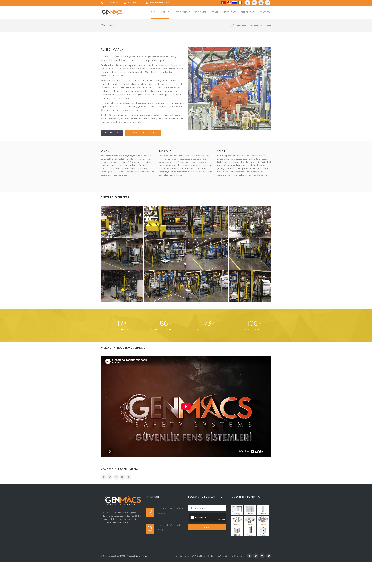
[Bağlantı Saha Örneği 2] (250, 521)
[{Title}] (267, 2)
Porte (210, 556)
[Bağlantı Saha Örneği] (237, 521)
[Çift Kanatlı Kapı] (237, 531)
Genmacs (222, 556)
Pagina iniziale (241, 26)
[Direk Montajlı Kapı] (250, 531)
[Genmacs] (112, 12)
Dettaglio (161, 512)
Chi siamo (181, 556)
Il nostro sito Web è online (169, 525)
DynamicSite (141, 556)
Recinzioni (196, 556)
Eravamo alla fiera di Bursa (170, 508)
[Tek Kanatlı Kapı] (263, 531)
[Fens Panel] (263, 510)
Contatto (237, 556)
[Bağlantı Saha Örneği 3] (263, 521)
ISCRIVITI (207, 527)
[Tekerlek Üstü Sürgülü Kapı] (250, 510)
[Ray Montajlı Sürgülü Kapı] (237, 510)
